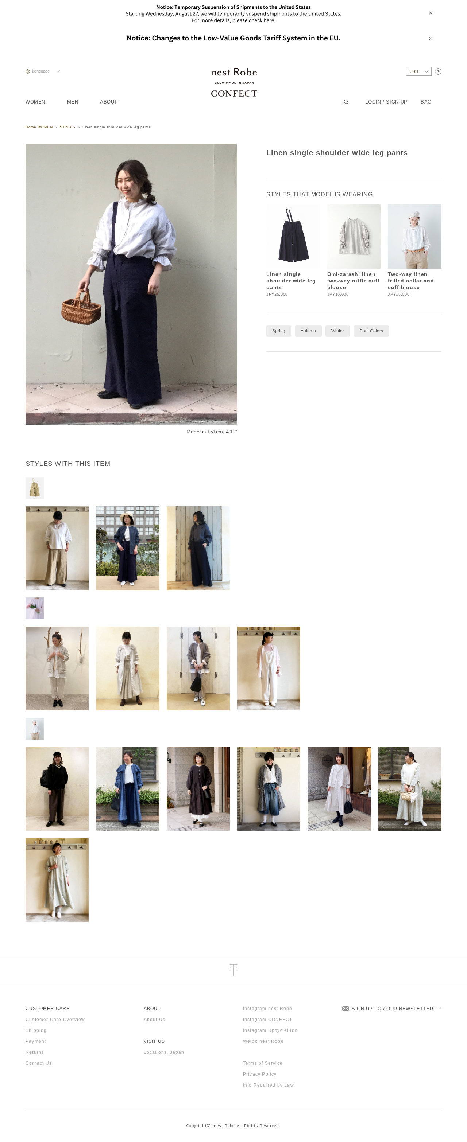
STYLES (68, 127)
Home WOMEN (39, 127)
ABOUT (108, 102)
